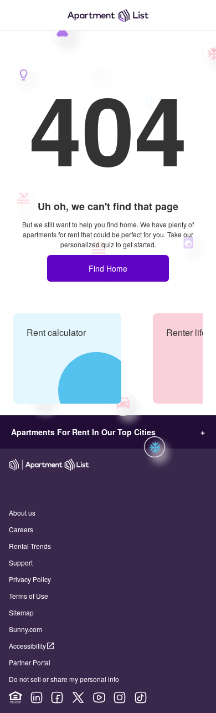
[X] (78, 697)
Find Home (108, 268)
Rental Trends (30, 546)
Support (21, 562)
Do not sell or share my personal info (64, 679)
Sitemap (21, 612)
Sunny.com (25, 629)
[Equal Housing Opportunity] (15, 697)
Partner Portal (29, 662)
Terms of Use (28, 595)
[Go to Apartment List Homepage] (108, 15)
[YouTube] (99, 697)
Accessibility (27, 645)
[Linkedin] (36, 697)
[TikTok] (140, 697)
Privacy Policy (30, 579)
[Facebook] (57, 697)
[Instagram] (119, 697)
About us (22, 512)
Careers (21, 529)
